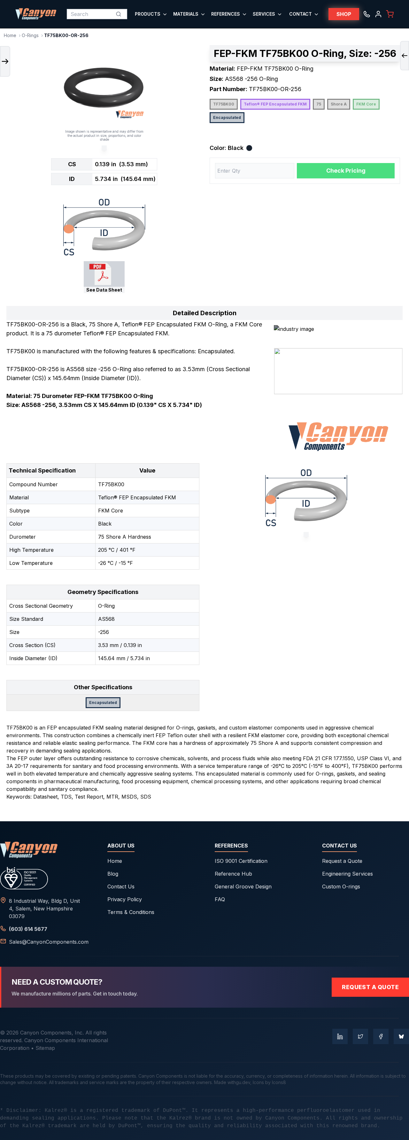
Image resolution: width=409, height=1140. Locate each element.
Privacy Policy (124, 899)
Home (10, 35)
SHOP (343, 14)
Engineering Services (347, 874)
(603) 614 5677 (28, 929)
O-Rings (30, 35)
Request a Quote (342, 861)
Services (264, 14)
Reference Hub (233, 874)
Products (147, 14)
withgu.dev (239, 1082)
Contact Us (121, 886)
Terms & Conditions (130, 912)
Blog (112, 874)
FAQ (220, 899)
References (225, 14)
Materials (185, 14)
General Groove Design (243, 886)
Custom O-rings (341, 886)
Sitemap (45, 1048)
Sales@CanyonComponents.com (49, 942)
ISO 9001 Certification (241, 861)
